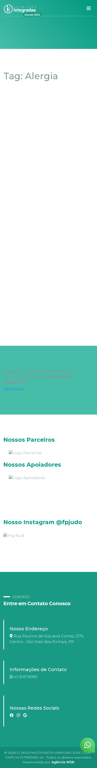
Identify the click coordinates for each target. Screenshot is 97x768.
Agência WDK (62, 762)
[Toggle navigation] (89, 8)
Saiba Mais (13, 389)
